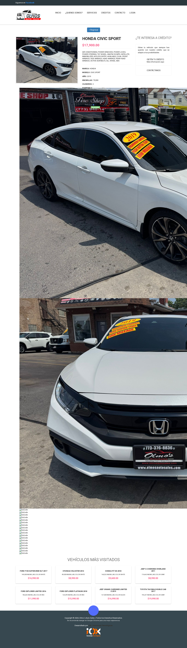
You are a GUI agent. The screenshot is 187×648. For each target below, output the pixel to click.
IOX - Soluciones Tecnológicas (100, 625)
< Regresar (93, 30)
